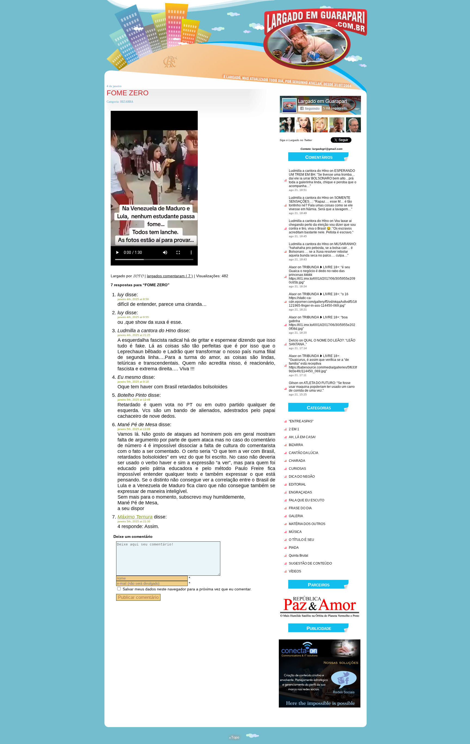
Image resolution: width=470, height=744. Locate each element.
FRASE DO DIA (300, 508)
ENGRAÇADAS (300, 492)
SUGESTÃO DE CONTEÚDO (310, 563)
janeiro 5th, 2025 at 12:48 (134, 399)
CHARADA (297, 461)
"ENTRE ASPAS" (301, 421)
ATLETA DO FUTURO (319, 383)
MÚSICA (295, 532)
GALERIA (296, 516)
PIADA (294, 548)
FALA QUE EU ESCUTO (306, 500)
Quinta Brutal (298, 555)
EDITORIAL (297, 484)
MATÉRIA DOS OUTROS (307, 524)
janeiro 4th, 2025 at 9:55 (133, 317)
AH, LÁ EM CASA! (302, 437)
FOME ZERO (128, 93)
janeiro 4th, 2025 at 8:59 (133, 299)
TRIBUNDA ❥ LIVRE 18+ (320, 267)
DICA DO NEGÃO (302, 476)
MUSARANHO (345, 244)
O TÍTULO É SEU (301, 540)
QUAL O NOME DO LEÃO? (324, 340)
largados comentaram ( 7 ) (170, 276)
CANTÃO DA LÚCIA (303, 453)
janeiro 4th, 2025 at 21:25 (134, 335)
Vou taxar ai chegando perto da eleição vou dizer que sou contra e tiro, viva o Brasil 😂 (322, 224)
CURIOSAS (297, 469)
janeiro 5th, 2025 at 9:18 (133, 381)
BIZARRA (126, 101)
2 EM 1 (294, 429)
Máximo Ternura (135, 517)
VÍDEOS (295, 571)
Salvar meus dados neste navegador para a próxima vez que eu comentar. (187, 589)
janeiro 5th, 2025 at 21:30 (134, 521)
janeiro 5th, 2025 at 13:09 (134, 429)
